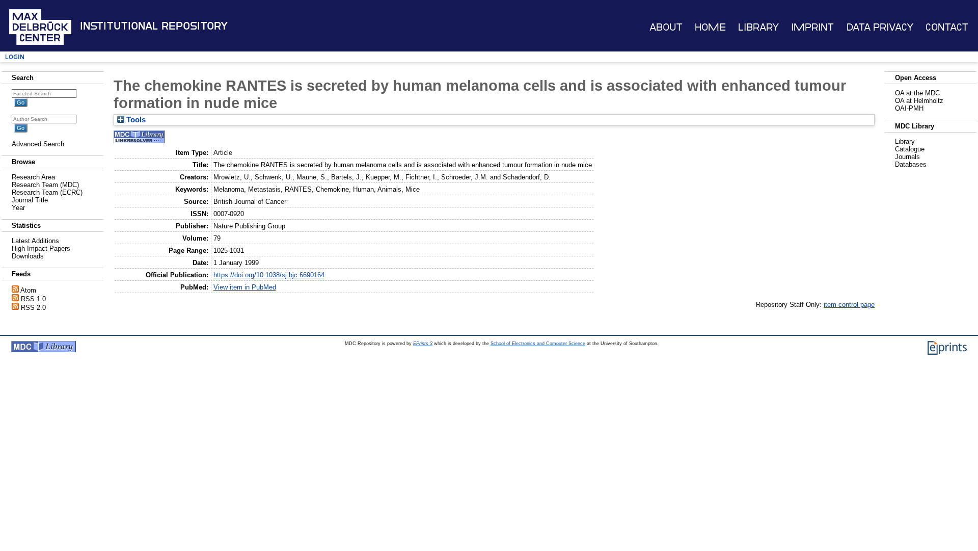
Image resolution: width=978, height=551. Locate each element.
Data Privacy (880, 27)
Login (14, 57)
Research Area (33, 177)
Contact (947, 27)
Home (710, 27)
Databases (911, 164)
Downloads (28, 256)
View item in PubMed (244, 287)
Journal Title (30, 200)
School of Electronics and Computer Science (538, 343)
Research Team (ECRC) (47, 192)
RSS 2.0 (33, 307)
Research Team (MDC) (45, 185)
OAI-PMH (909, 108)
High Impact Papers (41, 248)
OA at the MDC (917, 93)
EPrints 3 (422, 343)
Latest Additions (35, 241)
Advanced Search (38, 144)
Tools (135, 120)
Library (758, 27)
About (666, 27)
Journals (907, 157)
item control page (849, 304)
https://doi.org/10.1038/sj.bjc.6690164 (268, 275)
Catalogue (910, 149)
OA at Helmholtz (919, 100)
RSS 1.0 (33, 299)
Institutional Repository (154, 26)
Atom (28, 290)
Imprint (812, 27)
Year (18, 208)
